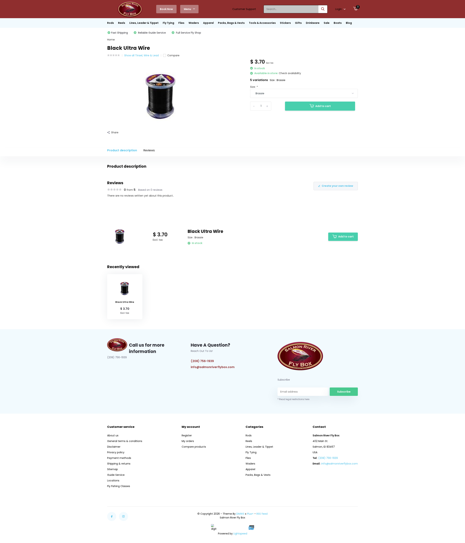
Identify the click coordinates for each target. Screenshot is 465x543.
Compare (173, 55)
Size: (254, 87)
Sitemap (112, 469)
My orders (188, 441)
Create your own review (337, 186)
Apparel (208, 23)
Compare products (194, 447)
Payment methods (119, 458)
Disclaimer (113, 447)
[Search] (322, 9)
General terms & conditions (124, 441)
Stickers (285, 23)
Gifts (298, 23)
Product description (122, 150)
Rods (110, 23)
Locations (113, 480)
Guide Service (116, 475)
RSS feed (262, 514)
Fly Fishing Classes (118, 486)
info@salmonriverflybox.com (212, 367)
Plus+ (250, 514)
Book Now (166, 9)
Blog (349, 23)
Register (187, 435)
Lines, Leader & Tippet (144, 23)
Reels (121, 23)
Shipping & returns (118, 463)
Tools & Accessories (262, 23)
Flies (181, 23)
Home (111, 39)
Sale (326, 23)
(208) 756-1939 (202, 361)
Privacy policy (115, 452)
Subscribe (344, 391)
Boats (338, 23)
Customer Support (244, 9)
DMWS (240, 514)
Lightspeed (240, 533)
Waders (194, 23)
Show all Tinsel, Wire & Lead (141, 55)
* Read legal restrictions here (293, 399)
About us (112, 435)
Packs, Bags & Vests (231, 23)
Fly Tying (168, 23)
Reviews (149, 150)
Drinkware (313, 23)
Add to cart (323, 106)
